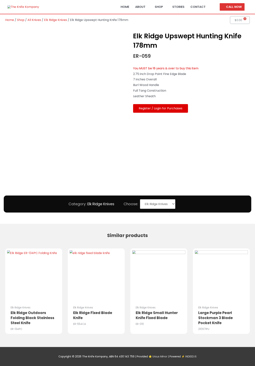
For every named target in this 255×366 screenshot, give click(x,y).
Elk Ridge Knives (55, 20)
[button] (160, 108)
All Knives (34, 20)
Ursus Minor (160, 356)
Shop (20, 20)
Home (9, 20)
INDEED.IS (191, 356)
